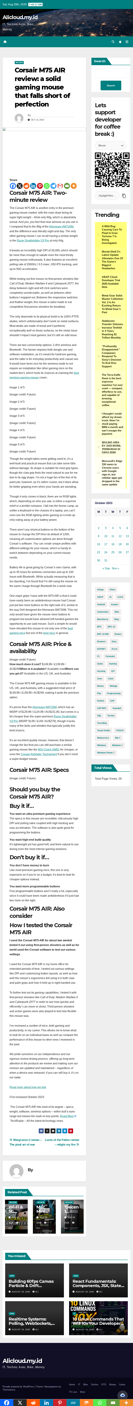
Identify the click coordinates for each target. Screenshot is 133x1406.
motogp (113, 686)
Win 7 (117, 738)
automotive (103, 612)
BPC (99, 627)
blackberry (102, 619)
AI (110, 597)
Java (12, 1276)
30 (98, 560)
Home (72, 1384)
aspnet (114, 604)
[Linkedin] (33, 186)
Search (99, 61)
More (82, 1392)
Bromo (118, 634)
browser (101, 641)
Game (100, 664)
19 (120, 544)
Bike (117, 612)
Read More (67, 1116)
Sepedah (117, 708)
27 (127, 552)
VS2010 (120, 730)
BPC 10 (111, 627)
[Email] (67, 186)
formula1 (110, 656)
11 (112, 536)
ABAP (100, 597)
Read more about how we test (28, 1087)
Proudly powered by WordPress (19, 1386)
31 (105, 560)
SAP (112, 701)
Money (112, 1384)
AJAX (120, 597)
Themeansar (9, 1389)
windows (101, 745)
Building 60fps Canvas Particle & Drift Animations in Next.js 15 (32, 1285)
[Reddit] (26, 186)
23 (98, 552)
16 (98, 544)
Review (19, 62)
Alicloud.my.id (20, 17)
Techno (94, 1384)
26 (120, 552)
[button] (113, 41)
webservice (103, 738)
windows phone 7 (105, 753)
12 (120, 536)
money (100, 686)
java (99, 678)
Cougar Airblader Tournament (39, 754)
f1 (98, 656)
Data (114, 641)
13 (127, 536)
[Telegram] (53, 186)
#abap (100, 589)
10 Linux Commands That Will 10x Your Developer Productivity (98, 1323)
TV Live (73, 1392)
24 (105, 552)
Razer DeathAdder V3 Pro (33, 240)
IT (74, 1313)
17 (105, 544)
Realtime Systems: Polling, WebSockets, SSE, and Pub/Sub (30, 1323)
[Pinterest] (40, 186)
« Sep (106, 568)
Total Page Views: (106, 778)
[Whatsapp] (47, 186)
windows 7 (117, 745)
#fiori (112, 589)
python (100, 701)
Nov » (115, 568)
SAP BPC (102, 708)
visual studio (103, 730)
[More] (74, 186)
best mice (49, 633)
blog (116, 619)
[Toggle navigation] (126, 42)
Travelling (102, 723)
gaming (113, 664)
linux (110, 678)
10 (105, 536)
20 (127, 544)
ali (37, 1292)
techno (110, 715)
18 (112, 544)
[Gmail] (60, 186)
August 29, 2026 (21, 1292)
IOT (113, 671)
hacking (101, 671)
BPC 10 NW (103, 634)
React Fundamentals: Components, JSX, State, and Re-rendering (97, 1285)
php (99, 693)
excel (114, 649)
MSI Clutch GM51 (49, 749)
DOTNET (101, 649)
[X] (20, 186)
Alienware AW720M (61, 226)
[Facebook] (13, 186)
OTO (103, 1384)
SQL (99, 715)
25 (112, 552)
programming (114, 693)
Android (101, 604)
